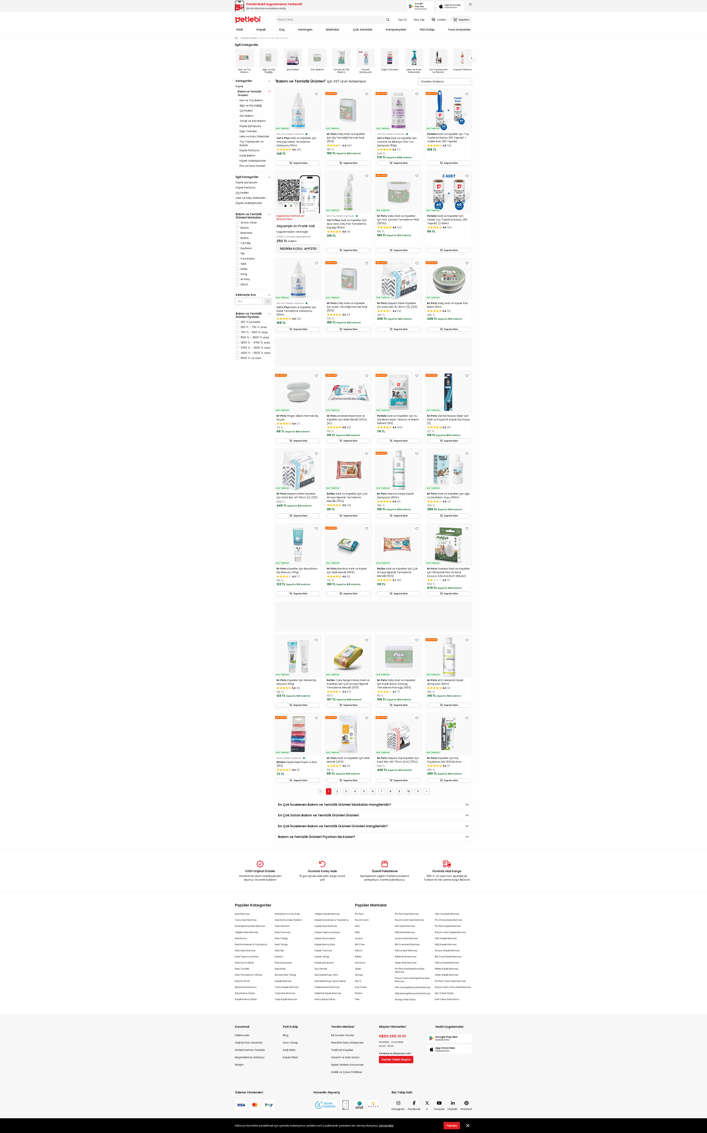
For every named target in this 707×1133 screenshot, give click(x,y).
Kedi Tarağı (281, 944)
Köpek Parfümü (249, 150)
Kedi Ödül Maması (245, 950)
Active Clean (249, 222)
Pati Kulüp (427, 29)
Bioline (245, 238)
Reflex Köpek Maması (446, 968)
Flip (243, 253)
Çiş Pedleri (246, 110)
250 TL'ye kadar (250, 322)
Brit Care (360, 944)
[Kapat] (469, 5)
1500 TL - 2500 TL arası (255, 337)
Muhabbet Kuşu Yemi (326, 974)
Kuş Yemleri (321, 968)
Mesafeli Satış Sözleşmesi (347, 1042)
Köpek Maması (283, 981)
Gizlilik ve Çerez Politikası (346, 1072)
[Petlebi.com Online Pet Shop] (248, 19)
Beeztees (246, 233)
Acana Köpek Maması (447, 950)
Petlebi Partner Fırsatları (250, 1050)
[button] (471, 58)
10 (408, 791)
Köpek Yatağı (322, 956)
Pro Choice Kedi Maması (448, 919)
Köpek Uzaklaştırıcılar (253, 161)
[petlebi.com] (236, 38)
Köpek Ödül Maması (326, 926)
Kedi (239, 29)
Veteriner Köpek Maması (328, 993)
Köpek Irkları (290, 1057)
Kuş (282, 29)
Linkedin (453, 1109)
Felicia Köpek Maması (447, 962)
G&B (243, 264)
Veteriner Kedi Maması (327, 987)
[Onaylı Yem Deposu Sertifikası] (345, 1105)
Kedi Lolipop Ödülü (325, 999)
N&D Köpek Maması (446, 944)
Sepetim (464, 20)
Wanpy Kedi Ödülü (405, 999)
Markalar (332, 29)
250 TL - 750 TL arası (254, 327)
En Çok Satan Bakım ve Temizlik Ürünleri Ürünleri (318, 815)
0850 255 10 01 (392, 1036)
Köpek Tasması (323, 950)
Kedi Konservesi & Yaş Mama (251, 944)
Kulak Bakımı (247, 155)
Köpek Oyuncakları (325, 938)
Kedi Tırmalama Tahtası (248, 974)
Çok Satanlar (362, 29)
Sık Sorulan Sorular (342, 1035)
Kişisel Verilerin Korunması (347, 1065)
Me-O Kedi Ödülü (444, 993)
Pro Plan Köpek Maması (448, 926)
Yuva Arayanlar (459, 29)
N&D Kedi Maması (405, 932)
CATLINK (246, 243)
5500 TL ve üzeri (251, 358)
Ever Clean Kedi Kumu (447, 999)
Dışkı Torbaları (248, 131)
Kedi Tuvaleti (242, 968)
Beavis (245, 228)
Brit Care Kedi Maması (407, 944)
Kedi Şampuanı (283, 962)
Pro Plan (359, 913)
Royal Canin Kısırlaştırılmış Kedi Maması (412, 980)
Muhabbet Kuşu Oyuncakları (330, 981)
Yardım (441, 20)
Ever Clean (361, 987)
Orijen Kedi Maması (405, 962)
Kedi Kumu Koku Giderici (288, 919)
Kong (244, 274)
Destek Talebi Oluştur (396, 1059)
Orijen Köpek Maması (446, 974)
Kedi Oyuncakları (244, 962)
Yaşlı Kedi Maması (285, 993)
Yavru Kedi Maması (246, 919)
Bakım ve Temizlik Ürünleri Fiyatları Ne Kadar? (316, 836)
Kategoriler (244, 81)
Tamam (451, 1125)
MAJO (244, 284)
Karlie (244, 269)
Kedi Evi (279, 956)
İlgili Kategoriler (247, 177)
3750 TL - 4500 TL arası (255, 348)
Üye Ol (402, 20)
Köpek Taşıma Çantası (327, 932)
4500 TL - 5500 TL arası (255, 353)
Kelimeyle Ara (246, 295)
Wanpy (359, 974)
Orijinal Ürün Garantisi (248, 1042)
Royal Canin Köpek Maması (450, 932)
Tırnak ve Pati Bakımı (253, 121)
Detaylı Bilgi (386, 1125)
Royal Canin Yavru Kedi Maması (453, 987)
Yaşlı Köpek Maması (286, 999)
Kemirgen (305, 29)
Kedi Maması (242, 913)
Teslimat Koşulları (342, 1050)
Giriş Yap (419, 20)
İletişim (239, 1065)
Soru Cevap (290, 1042)
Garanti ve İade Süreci (345, 1057)
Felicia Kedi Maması (406, 950)
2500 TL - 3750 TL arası (255, 342)
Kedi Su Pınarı (242, 981)
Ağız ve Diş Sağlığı (251, 105)
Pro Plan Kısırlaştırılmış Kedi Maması (409, 970)
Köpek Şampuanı (250, 126)
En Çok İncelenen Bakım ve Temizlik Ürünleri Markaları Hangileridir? (334, 804)
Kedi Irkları (289, 1050)
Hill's (357, 926)
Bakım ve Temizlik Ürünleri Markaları (249, 215)
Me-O (358, 981)
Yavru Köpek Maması (286, 987)
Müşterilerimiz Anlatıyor (250, 1057)
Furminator (248, 258)
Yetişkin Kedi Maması (246, 932)
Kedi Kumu (241, 938)
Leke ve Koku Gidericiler (254, 136)
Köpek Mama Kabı (325, 944)
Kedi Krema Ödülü (245, 993)
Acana (359, 938)
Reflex (358, 956)
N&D (357, 932)
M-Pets (245, 279)
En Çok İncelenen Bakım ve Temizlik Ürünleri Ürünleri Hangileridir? (333, 826)
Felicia (358, 950)
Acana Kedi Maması (406, 938)
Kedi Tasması (282, 932)
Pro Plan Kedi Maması (407, 913)
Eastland (246, 248)
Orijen (358, 968)
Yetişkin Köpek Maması (327, 913)
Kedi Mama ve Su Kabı (287, 913)
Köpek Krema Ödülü (246, 999)
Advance (360, 962)
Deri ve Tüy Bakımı (251, 100)
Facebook (414, 1109)
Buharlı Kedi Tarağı (285, 974)
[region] (253, 235)
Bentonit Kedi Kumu (246, 987)
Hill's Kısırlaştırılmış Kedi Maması (412, 987)
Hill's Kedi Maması (405, 926)
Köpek (261, 29)
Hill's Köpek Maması (446, 938)
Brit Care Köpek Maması (448, 956)
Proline (358, 993)
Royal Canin (362, 919)
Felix (357, 999)
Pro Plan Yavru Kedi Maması (450, 981)
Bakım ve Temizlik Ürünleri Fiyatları (249, 315)
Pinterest (466, 1109)
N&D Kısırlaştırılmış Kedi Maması (412, 993)
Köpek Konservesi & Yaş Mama (332, 919)
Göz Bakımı (247, 116)
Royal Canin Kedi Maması (409, 919)
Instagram (398, 1109)
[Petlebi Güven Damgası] (325, 1105)
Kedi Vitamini (282, 926)
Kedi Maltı (280, 968)
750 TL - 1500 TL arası (254, 332)
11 (418, 791)
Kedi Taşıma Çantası (246, 956)
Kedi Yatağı (281, 938)
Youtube (439, 1109)
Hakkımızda (242, 1035)
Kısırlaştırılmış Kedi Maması (250, 926)
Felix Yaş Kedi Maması (447, 913)
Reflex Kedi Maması (405, 956)
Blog (285, 1035)
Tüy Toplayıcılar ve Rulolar (251, 143)
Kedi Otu (279, 950)
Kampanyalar (396, 29)
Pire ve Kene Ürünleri (252, 166)
